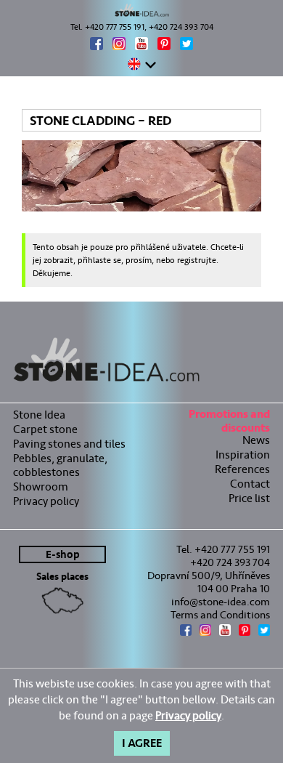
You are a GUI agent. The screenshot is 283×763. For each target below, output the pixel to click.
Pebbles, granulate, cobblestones (60, 465)
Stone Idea (39, 414)
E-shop (63, 555)
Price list (249, 498)
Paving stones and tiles (69, 444)
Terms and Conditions (220, 614)
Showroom (40, 486)
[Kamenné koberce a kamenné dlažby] (141, 10)
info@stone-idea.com (220, 601)
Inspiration (243, 454)
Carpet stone (45, 429)
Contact (250, 483)
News (256, 440)
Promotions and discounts (229, 423)
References (242, 469)
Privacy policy (46, 501)
